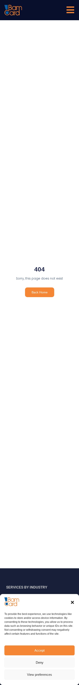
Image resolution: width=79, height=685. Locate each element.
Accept (39, 650)
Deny (39, 662)
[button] (72, 602)
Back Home (40, 292)
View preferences (39, 674)
